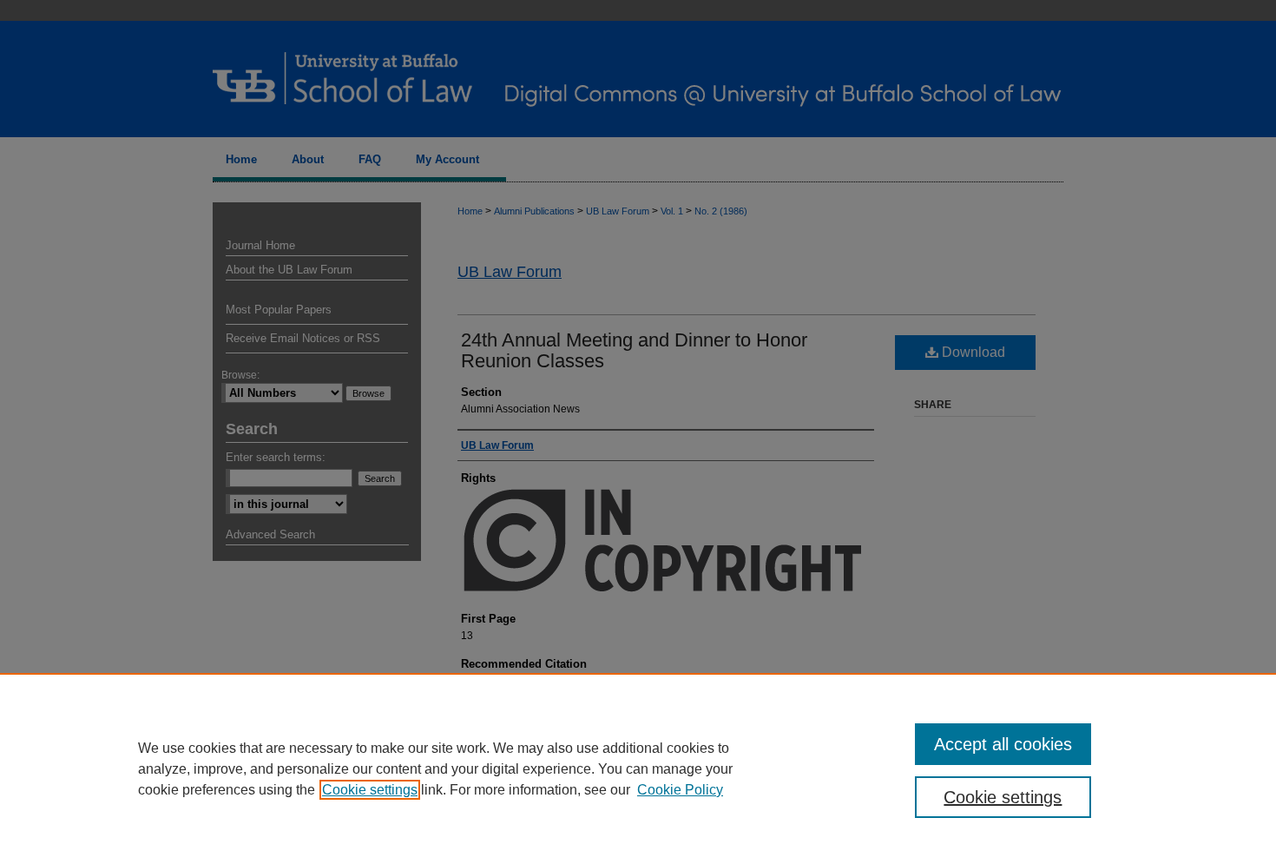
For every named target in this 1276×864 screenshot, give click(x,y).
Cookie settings (370, 789)
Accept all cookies (1003, 744)
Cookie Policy (680, 789)
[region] (638, 768)
